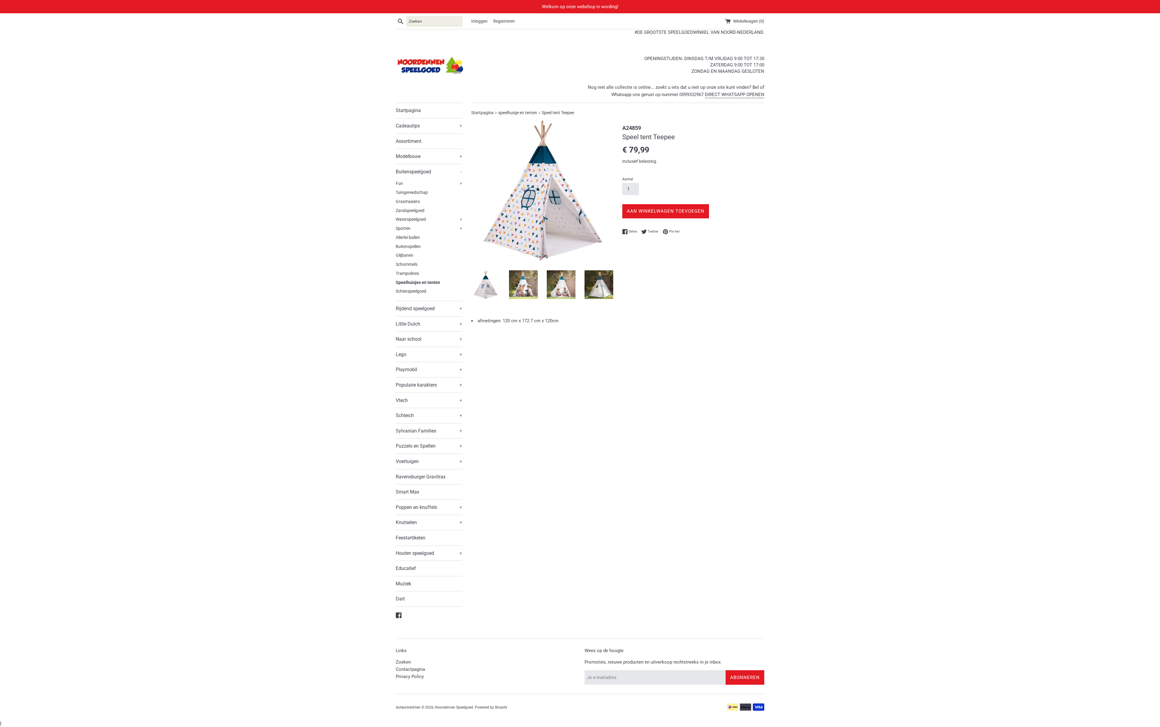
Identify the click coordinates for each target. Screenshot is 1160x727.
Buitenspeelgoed (429, 172)
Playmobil (429, 369)
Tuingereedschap (412, 192)
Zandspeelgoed (410, 210)
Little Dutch (429, 324)
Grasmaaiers (408, 201)
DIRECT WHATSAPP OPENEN (734, 94)
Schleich (429, 415)
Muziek (403, 584)
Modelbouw (429, 156)
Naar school (429, 339)
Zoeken (403, 662)
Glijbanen (404, 255)
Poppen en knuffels (429, 507)
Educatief (406, 568)
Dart (400, 599)
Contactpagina (410, 669)
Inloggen (479, 21)
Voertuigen (429, 461)
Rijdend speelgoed (429, 308)
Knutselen (429, 522)
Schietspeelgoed (411, 291)
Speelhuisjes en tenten (418, 282)
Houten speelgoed (429, 553)
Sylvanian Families (429, 431)
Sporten (429, 228)
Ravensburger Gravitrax (421, 477)
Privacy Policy (410, 676)
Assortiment (408, 141)
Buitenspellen (408, 246)
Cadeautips (429, 126)
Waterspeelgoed (429, 219)
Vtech (429, 400)
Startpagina (408, 110)
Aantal (627, 179)
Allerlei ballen (408, 237)
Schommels (406, 264)
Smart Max (407, 492)
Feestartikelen (410, 538)
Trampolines (407, 273)
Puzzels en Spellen (429, 446)
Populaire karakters (429, 385)
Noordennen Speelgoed (454, 707)
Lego (429, 354)
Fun (429, 183)
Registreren (504, 21)
